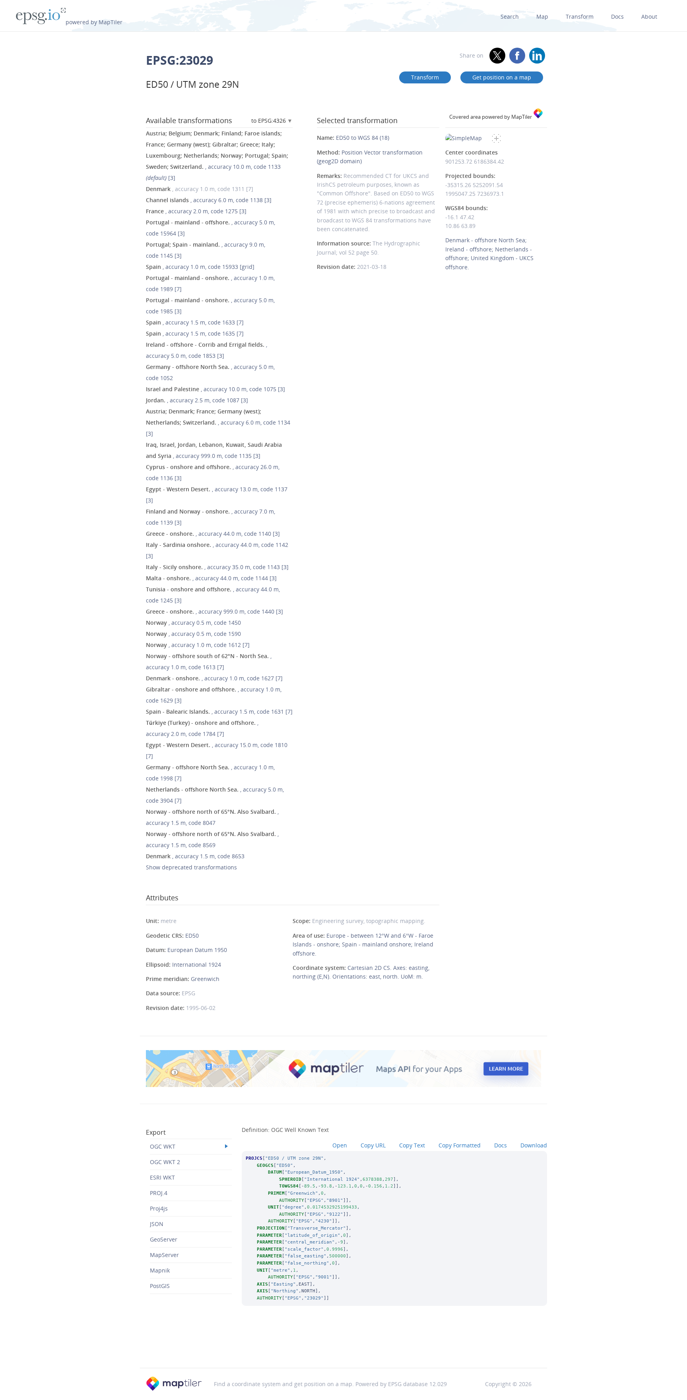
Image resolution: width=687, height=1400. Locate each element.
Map (542, 16)
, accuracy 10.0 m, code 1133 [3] (217, 155)
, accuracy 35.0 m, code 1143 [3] (217, 567)
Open (339, 1145)
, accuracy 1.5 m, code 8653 (195, 856)
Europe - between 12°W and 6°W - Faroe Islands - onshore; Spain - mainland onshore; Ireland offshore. (363, 944)
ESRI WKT (162, 1177)
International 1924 (196, 964)
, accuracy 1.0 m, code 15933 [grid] (200, 266)
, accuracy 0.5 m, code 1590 (193, 633)
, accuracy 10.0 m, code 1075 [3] (215, 389)
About (649, 16)
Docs (617, 16)
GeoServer (163, 1239)
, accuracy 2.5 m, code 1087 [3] (197, 400)
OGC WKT (162, 1146)
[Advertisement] (343, 1347)
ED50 (192, 935)
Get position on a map (501, 77)
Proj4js (159, 1208)
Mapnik (160, 1270)
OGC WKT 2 (165, 1162)
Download (533, 1145)
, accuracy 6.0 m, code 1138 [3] (209, 200)
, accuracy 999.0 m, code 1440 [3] (214, 611)
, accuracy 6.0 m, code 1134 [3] (218, 422)
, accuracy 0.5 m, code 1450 (193, 622)
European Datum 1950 (197, 950)
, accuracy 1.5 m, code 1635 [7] (195, 333)
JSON (156, 1224)
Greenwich (205, 979)
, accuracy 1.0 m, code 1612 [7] (198, 645)
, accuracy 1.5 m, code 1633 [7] (195, 322)
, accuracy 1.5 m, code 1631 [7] (219, 711)
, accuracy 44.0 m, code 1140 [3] (213, 533)
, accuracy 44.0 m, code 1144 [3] (211, 578)
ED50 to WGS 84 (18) (362, 137)
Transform (580, 16)
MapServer (164, 1255)
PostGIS (160, 1286)
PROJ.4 (158, 1193)
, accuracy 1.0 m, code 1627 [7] (214, 678)
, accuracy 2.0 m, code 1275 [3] (196, 211)
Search (510, 16)
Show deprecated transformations (191, 867)
